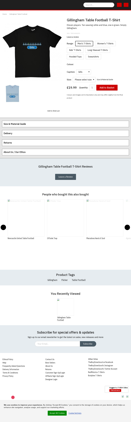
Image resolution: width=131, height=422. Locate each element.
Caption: (71, 72)
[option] (12, 93)
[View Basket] (119, 5)
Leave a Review (65, 177)
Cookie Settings (75, 413)
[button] (3, 227)
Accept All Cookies (57, 413)
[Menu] (126, 5)
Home (5, 14)
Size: (69, 79)
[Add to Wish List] (73, 317)
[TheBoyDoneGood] (14, 389)
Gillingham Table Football (18, 14)
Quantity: (83, 87)
